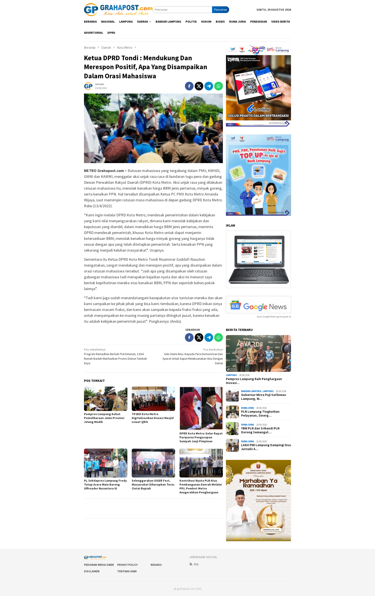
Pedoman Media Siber (99, 565)
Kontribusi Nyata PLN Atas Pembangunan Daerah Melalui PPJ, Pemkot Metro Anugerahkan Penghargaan (200, 486)
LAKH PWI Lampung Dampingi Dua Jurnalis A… (266, 447)
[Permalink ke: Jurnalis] (88, 86)
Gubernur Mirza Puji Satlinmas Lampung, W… (263, 397)
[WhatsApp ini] (218, 86)
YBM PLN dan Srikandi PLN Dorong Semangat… (260, 430)
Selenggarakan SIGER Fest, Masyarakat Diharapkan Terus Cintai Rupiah (153, 484)
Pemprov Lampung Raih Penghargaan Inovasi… (254, 381)
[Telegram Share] (208, 86)
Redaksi (156, 565)
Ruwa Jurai (247, 407)
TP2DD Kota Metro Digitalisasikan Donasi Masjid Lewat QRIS (153, 418)
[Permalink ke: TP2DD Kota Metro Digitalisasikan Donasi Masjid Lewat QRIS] (153, 399)
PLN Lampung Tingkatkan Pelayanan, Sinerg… (260, 413)
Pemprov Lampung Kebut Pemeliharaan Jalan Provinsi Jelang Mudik (104, 418)
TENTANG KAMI (127, 571)
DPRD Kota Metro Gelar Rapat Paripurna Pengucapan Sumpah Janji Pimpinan (201, 437)
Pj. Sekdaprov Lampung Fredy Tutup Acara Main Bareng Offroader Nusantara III (105, 484)
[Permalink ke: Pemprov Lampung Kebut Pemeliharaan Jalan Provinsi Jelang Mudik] (105, 399)
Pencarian (220, 10)
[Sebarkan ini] (189, 86)
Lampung (231, 375)
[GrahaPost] (118, 9)
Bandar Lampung (251, 391)
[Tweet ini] (199, 86)
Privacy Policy (127, 565)
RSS (196, 564)
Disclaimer (92, 571)
